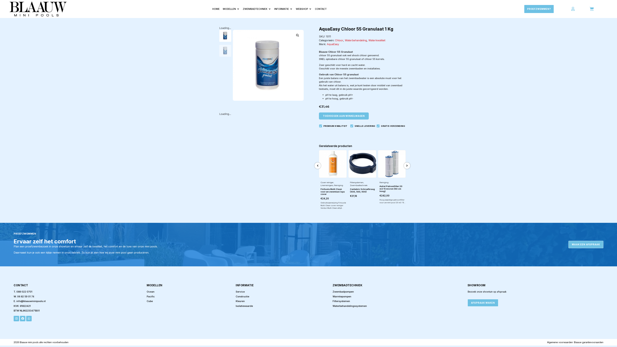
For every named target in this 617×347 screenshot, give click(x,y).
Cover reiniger (327, 182)
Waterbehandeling (356, 40)
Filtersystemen (356, 182)
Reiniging (338, 185)
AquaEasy (333, 44)
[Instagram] (16, 318)
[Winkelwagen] (592, 9)
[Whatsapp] (29, 318)
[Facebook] (22, 318)
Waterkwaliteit (376, 40)
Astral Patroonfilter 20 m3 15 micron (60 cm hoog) (391, 188)
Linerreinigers (327, 185)
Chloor (339, 40)
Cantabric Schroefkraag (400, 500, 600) (362, 190)
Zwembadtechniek (358, 185)
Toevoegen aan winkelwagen (344, 116)
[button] (231, 9)
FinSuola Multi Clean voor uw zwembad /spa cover (333, 191)
